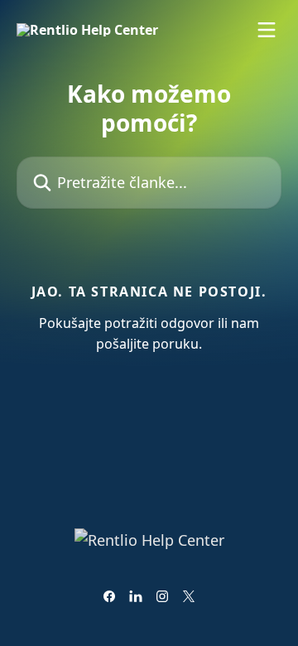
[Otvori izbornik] (266, 30)
